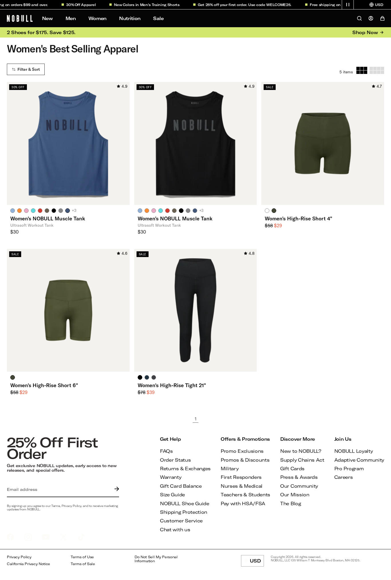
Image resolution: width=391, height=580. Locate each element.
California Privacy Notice (28, 564)
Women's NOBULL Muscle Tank (47, 218)
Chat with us (175, 529)
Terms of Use (82, 557)
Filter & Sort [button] (28, 69)
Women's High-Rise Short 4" (298, 218)
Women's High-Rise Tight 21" (172, 385)
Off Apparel (81, 5)
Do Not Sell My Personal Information (156, 559)
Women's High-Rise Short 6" (44, 385)
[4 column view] (376, 70)
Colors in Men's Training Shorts (147, 5)
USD (257, 562)
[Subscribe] (115, 489)
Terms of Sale (83, 564)
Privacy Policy (19, 557)
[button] (347, 4)
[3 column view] (361, 70)
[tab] (12, 210)
